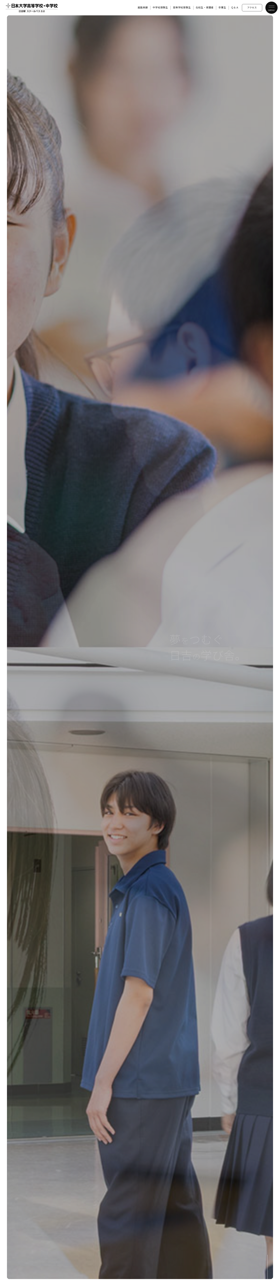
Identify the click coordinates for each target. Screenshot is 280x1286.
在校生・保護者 (205, 7)
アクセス (252, 8)
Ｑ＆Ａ (235, 7)
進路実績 (143, 7)
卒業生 (222, 7)
